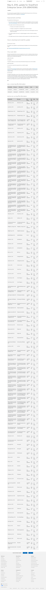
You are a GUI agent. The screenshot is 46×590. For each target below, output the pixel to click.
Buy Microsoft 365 (29, 1)
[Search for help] (41, 1)
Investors (32, 577)
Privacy (18, 588)
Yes (25, 552)
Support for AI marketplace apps (19, 575)
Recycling (33, 588)
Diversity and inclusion (33, 578)
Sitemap (11, 588)
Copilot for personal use (3, 564)
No (30, 552)
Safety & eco (29, 588)
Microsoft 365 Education (33, 561)
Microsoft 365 (14, 1)
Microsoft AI (2, 571)
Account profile (17, 557)
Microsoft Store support (18, 560)
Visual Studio (17, 581)
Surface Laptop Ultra (3, 560)
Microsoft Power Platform (4, 577)
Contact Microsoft (15, 588)
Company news (32, 574)
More (24, 1)
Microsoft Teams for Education (34, 560)
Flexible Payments (18, 567)
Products (20, 1)
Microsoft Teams (3, 578)
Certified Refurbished (18, 564)
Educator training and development (35, 564)
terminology (14, 68)
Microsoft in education (33, 557)
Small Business (2, 581)
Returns (17, 561)
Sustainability (32, 581)
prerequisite (23, 14)
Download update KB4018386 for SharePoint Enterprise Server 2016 (19, 48)
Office (17, 1)
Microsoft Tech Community (19, 577)
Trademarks (26, 588)
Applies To (9, 10)
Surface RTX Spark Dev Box (4, 561)
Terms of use (22, 588)
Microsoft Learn (17, 574)
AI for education (32, 567)
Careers (32, 571)
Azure (16, 571)
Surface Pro (2, 557)
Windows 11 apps (3, 567)
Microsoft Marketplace (18, 578)
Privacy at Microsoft (33, 575)
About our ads (37, 588)
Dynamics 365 (2, 574)
